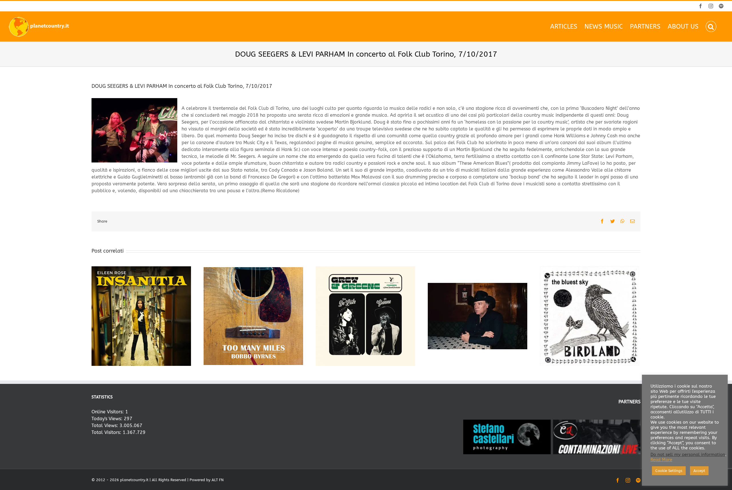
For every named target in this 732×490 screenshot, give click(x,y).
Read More (661, 459)
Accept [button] (699, 471)
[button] (711, 26)
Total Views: (106, 425)
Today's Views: (108, 418)
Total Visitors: (107, 432)
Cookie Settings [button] (668, 471)
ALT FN (218, 480)
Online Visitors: (108, 411)
